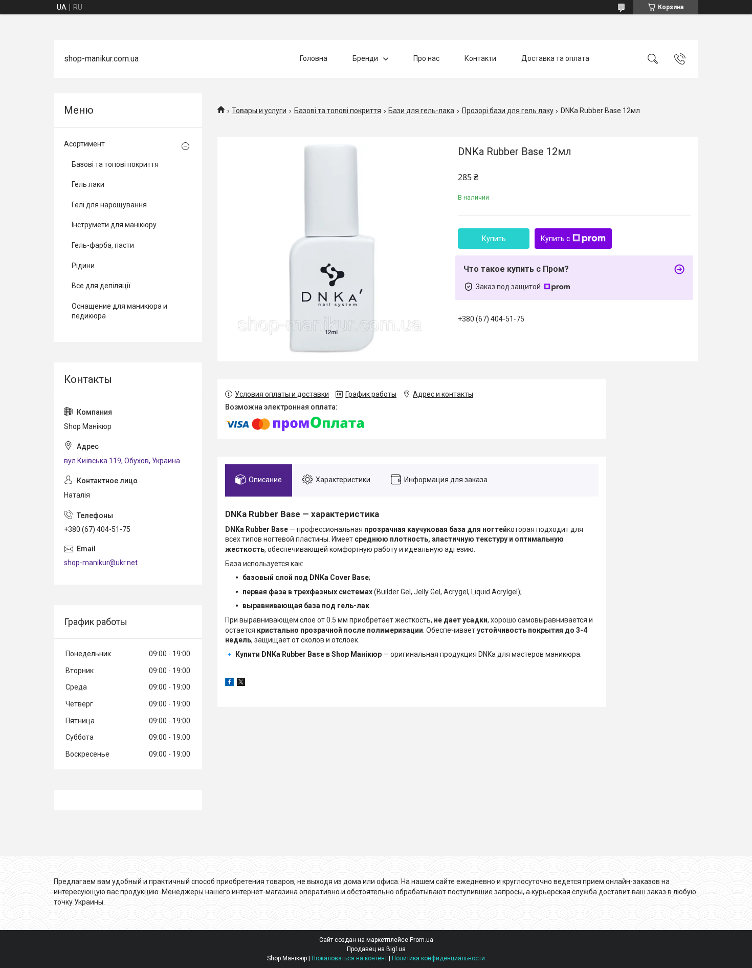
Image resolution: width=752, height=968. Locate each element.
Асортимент (84, 144)
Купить (494, 238)
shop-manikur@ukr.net (101, 562)
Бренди (365, 58)
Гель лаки (88, 184)
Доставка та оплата (555, 58)
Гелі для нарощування (109, 205)
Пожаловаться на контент (349, 958)
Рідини (83, 266)
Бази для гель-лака (421, 110)
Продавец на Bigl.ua (376, 949)
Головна (313, 58)
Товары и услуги (259, 110)
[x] (241, 683)
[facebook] (229, 683)
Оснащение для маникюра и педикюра (119, 311)
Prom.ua (421, 939)
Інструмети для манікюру (114, 225)
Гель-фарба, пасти (103, 245)
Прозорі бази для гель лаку (508, 110)
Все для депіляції (101, 286)
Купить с (555, 238)
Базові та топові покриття (337, 110)
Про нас (426, 58)
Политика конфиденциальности (438, 958)
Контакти (480, 58)
